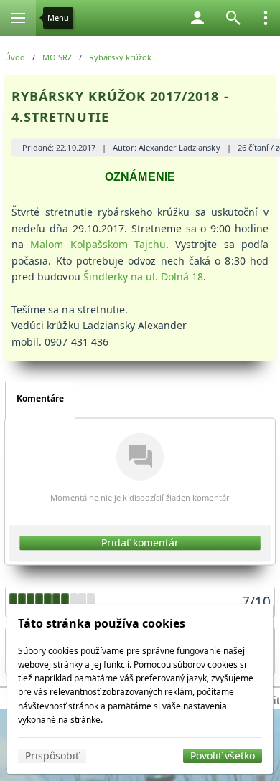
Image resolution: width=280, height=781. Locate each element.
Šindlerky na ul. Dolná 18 (143, 276)
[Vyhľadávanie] (233, 18)
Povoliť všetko (222, 755)
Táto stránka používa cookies (101, 623)
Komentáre (40, 398)
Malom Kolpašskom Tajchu (98, 244)
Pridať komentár (140, 542)
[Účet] (197, 18)
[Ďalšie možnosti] (265, 18)
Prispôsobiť (52, 755)
